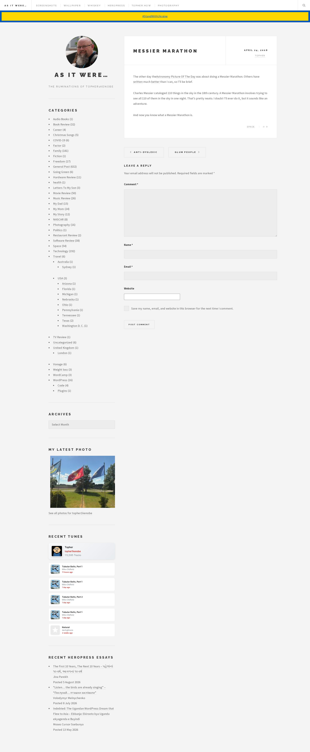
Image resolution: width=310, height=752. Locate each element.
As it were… (16, 5)
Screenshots (46, 5)
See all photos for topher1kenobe (70, 513)
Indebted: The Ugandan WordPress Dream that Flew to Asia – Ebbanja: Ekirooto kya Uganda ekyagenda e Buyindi (83, 714)
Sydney (67, 267)
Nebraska (68, 299)
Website (129, 288)
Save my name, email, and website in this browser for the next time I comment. (182, 308)
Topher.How (141, 5)
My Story (58, 214)
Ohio (65, 305)
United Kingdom (63, 348)
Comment (131, 184)
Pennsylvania (70, 310)
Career (57, 130)
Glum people (185, 152)
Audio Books (61, 119)
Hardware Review (64, 177)
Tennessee (69, 315)
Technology (60, 251)
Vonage (58, 364)
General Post (61, 166)
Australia (63, 262)
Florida (66, 289)
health (57, 182)
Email (128, 266)
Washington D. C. (72, 326)
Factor (57, 145)
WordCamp (60, 375)
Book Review (61, 124)
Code (61, 385)
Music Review (61, 198)
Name (128, 245)
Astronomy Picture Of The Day (175, 76)
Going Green (61, 172)
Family (57, 151)
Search (304, 5)
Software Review (63, 240)
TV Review (59, 337)
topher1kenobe (73, 551)
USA (60, 278)
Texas (65, 320)
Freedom (59, 161)
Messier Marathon (165, 51)
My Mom (58, 209)
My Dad (58, 203)
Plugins (62, 391)
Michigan (67, 294)
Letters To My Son (64, 188)
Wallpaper (72, 5)
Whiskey (94, 5)
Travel (57, 256)
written (138, 82)
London (62, 353)
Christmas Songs (63, 135)
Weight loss (60, 369)
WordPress (60, 380)
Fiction (57, 156)
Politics (57, 230)
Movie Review (62, 193)
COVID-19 (59, 140)
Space (251, 127)
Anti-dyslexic (145, 152)
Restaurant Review (65, 235)
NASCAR (58, 219)
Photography (168, 5)
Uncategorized (62, 342)
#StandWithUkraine (155, 16)
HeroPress (116, 5)
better (155, 82)
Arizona (67, 283)
